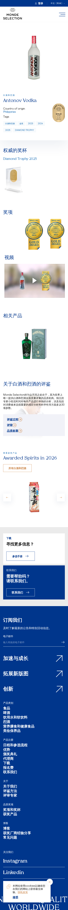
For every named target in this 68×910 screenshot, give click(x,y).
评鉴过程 (12, 419)
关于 (5, 781)
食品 (6, 708)
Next (61, 497)
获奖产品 (10, 814)
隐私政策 (23, 892)
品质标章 (12, 430)
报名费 (8, 768)
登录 (40, 3)
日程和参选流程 (15, 745)
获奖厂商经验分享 (17, 833)
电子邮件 (8, 636)
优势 (6, 750)
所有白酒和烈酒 (17, 468)
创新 (8, 689)
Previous (7, 497)
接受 (15, 897)
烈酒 (6, 722)
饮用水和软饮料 (15, 717)
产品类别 (8, 702)
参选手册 (17, 556)
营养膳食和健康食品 (18, 726)
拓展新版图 (15, 674)
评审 (10, 425)
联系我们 (17, 592)
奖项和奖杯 (12, 810)
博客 (5, 823)
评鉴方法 (10, 791)
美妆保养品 (12, 731)
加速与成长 (15, 658)
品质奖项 (8, 804)
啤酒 (6, 713)
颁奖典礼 (10, 754)
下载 (6, 763)
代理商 (8, 759)
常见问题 (10, 838)
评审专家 (10, 796)
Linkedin (13, 873)
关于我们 (10, 787)
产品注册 (8, 739)
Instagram (15, 861)
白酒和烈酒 (10, 123)
